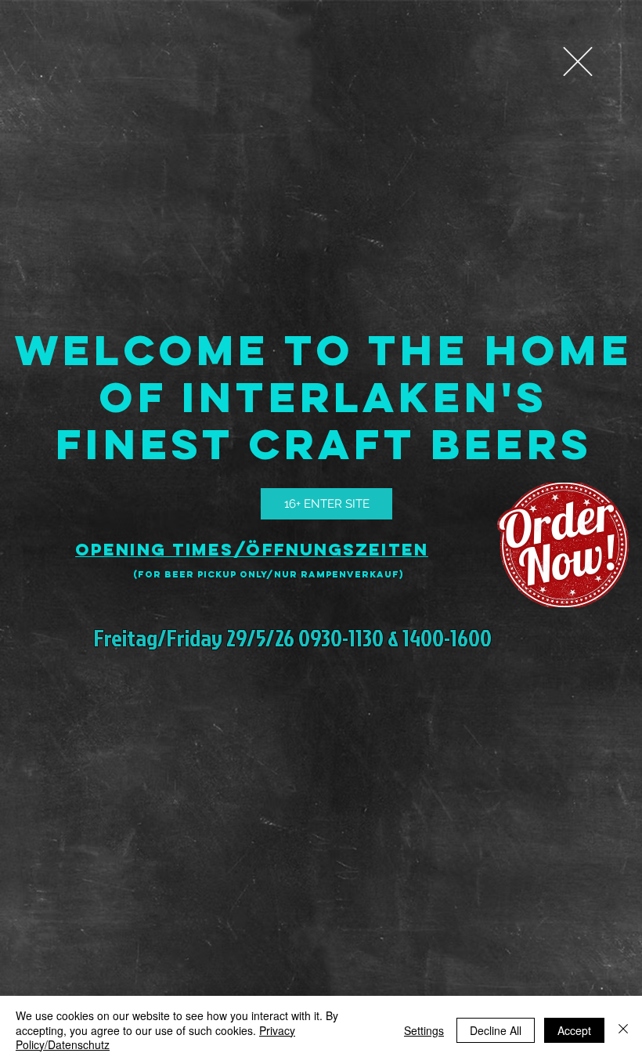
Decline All (495, 1030)
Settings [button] (424, 1030)
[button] (578, 61)
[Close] (623, 1029)
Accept (574, 1030)
